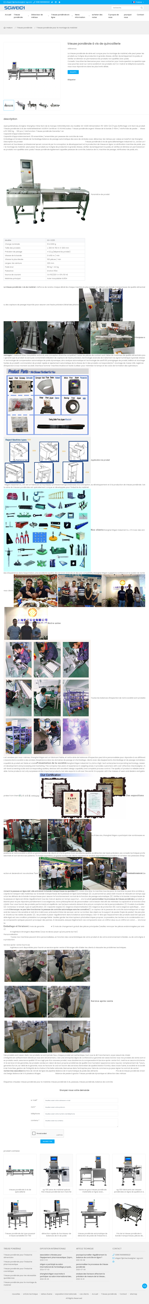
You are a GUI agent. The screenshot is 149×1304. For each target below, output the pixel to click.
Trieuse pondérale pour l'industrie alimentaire (18, 1256)
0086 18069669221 (43, 2)
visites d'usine (46, 1294)
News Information (80, 16)
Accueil (8, 14)
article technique (30, 1294)
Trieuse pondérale (18, 16)
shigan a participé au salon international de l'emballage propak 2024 (55, 1267)
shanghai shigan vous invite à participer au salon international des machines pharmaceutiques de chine (56, 1276)
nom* (33, 1107)
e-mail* (34, 1100)
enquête (73, 72)
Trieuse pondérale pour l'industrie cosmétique (18, 1269)
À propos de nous (113, 16)
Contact (140, 14)
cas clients (84, 1294)
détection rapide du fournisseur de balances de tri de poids (56, 1234)
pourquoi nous (127, 16)
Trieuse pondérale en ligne (60, 16)
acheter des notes (97, 16)
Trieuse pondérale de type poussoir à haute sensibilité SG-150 (20, 1234)
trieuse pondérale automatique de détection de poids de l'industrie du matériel (92, 1234)
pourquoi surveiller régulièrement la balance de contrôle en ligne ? (91, 1256)
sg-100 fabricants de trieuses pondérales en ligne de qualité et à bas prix (129, 1191)
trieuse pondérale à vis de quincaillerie (20, 1191)
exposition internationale (66, 1294)
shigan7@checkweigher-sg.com (19, 2)
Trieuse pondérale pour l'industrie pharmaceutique (18, 1263)
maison (9, 27)
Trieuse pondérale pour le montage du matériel (56, 27)
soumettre (47, 1141)
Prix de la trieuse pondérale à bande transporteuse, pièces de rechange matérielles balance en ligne (129, 1234)
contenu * (35, 1120)
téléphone (35, 1113)
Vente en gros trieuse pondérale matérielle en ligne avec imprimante (93, 1191)
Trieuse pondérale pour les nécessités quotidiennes (20, 1276)
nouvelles (16, 1294)
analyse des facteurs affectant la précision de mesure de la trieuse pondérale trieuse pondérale (90, 1276)
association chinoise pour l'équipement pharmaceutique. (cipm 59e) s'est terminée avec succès (56, 1257)
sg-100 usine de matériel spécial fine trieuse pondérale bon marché (56, 1191)
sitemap (133, 1294)
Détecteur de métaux (37, 16)
